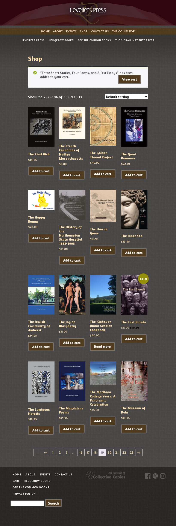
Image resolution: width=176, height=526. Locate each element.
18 (95, 452)
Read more (102, 346)
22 (124, 452)
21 (117, 452)
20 (110, 452)
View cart (129, 79)
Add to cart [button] (41, 171)
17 (88, 452)
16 (81, 452)
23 (132, 452)
